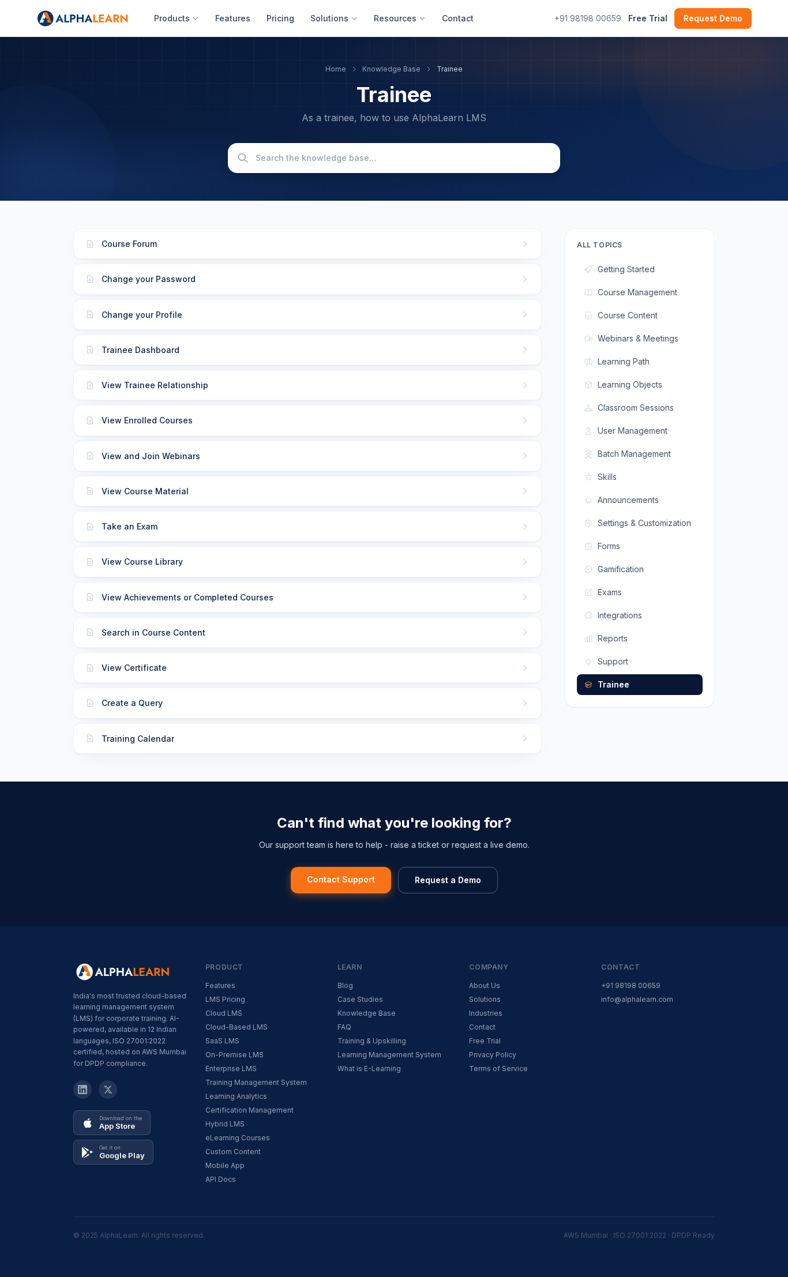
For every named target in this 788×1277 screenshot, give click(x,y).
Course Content (628, 315)
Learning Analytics (236, 1096)
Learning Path (624, 361)
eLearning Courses (237, 1137)
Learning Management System (389, 1054)
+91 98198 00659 (587, 18)
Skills (607, 477)
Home (335, 69)
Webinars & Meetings (638, 338)
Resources (395, 18)
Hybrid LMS (225, 1124)
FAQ (344, 1027)
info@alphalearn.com (637, 999)
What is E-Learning (369, 1068)
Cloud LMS (223, 1013)
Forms (609, 546)
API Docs (220, 1179)
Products (172, 18)
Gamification (621, 569)
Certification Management (249, 1110)
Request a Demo (448, 880)
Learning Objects (630, 384)
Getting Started (626, 269)
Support (613, 661)
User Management (632, 430)
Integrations (620, 615)
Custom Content (233, 1151)
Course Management (637, 292)
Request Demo (713, 18)
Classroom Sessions (636, 407)
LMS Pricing (225, 999)
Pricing (280, 18)
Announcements (628, 500)
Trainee (613, 684)
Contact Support (341, 879)
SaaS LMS (222, 1040)
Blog (345, 985)
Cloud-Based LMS (236, 1027)
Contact (458, 18)
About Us (484, 985)
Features (232, 18)
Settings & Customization (644, 523)
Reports (613, 638)
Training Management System (256, 1082)
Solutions (329, 18)
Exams (610, 592)
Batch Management (634, 454)
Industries (485, 1013)
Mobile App (225, 1165)
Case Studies (360, 999)
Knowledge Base (391, 69)
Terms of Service (498, 1068)
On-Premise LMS (234, 1054)
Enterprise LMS (231, 1068)
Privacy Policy (492, 1054)
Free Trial (647, 18)
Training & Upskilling (371, 1040)
